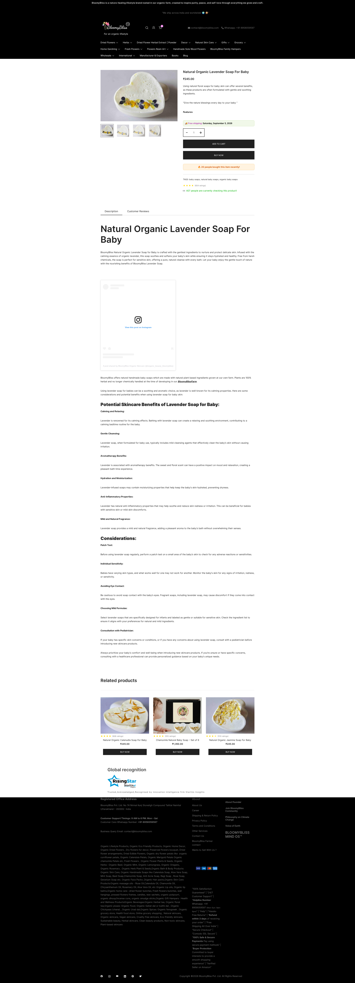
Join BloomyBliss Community (234, 809)
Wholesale (106, 55)
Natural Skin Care (204, 42)
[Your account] (153, 28)
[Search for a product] (147, 28)
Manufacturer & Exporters (153, 55)
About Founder (233, 802)
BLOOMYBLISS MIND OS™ (237, 834)
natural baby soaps (209, 179)
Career (195, 810)
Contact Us (198, 836)
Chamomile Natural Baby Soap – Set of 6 (177, 740)
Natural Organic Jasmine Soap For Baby (230, 740)
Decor (184, 42)
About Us (197, 805)
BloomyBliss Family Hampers (225, 49)
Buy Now (218, 155)
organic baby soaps (229, 179)
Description (111, 211)
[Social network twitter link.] (140, 976)
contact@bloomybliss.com (205, 27)
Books (175, 55)
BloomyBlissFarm (187, 381)
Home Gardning (109, 49)
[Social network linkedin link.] (125, 976)
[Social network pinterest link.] (133, 976)
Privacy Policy (199, 820)
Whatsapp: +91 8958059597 (239, 27)
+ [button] (200, 132)
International (125, 55)
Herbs (126, 42)
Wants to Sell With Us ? (204, 850)
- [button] (187, 132)
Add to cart (218, 144)
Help (202, 911)
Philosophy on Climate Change (237, 818)
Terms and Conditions (203, 825)
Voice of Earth (232, 825)
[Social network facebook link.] (102, 976)
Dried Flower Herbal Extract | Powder (156, 42)
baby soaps (194, 179)
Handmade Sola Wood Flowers (189, 49)
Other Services (199, 831)
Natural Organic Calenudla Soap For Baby (125, 740)
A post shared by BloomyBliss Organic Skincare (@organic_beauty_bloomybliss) (138, 366)
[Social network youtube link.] (117, 976)
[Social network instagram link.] (109, 976)
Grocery (238, 42)
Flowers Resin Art (156, 49)
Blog (185, 55)
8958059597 (199, 907)
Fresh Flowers (132, 49)
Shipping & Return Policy (205, 815)
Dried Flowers (108, 42)
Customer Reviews (138, 211)
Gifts (224, 42)
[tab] (111, 211)
